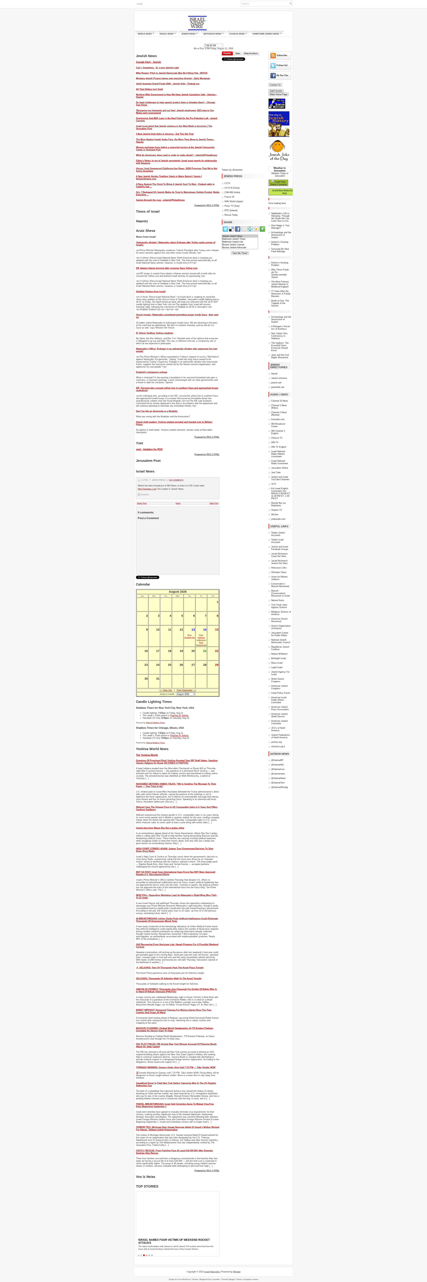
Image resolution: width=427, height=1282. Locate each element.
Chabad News (238, 33)
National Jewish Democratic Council (280, 641)
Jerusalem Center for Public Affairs (279, 634)
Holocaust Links (279, 567)
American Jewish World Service (279, 715)
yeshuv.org (276, 742)
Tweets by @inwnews (232, 170)
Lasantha (216, 1279)
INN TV (274, 442)
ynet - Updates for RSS (149, 449)
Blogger (237, 1271)
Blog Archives (251, 53)
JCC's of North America (278, 729)
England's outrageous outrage (151, 372)
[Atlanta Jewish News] (240, 236)
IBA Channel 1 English (278, 432)
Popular (227, 53)
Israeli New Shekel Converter (278, 183)
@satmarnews (278, 773)
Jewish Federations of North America (280, 736)
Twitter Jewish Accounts (278, 533)
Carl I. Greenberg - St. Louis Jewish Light (157, 67)
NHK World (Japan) (234, 201)
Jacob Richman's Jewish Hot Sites (279, 561)
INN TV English (278, 447)
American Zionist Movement (279, 620)
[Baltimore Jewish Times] (240, 239)
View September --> (186, 690)
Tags (237, 53)
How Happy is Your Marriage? (280, 226)
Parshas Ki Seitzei (179, 715)
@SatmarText (278, 782)
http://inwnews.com (147, 489)
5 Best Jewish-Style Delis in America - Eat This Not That (164, 134)
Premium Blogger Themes (231, 1279)
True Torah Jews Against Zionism (279, 606)
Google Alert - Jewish (148, 62)
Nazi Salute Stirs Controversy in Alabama (279, 336)
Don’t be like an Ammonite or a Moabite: (157, 411)
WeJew (274, 514)
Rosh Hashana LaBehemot (201, 637)
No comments (176, 480)
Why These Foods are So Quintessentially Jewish (280, 273)
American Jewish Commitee (279, 722)
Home (139, 4)
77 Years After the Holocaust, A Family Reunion (281, 293)
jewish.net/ (276, 382)
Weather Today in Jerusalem (279, 174)
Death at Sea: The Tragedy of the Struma (280, 303)
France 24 (229, 197)
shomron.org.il (278, 746)
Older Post (213, 503)
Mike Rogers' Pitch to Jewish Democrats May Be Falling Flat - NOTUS (171, 73)
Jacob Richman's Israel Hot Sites (279, 554)
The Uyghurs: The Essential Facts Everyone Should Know (280, 347)
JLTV (273, 484)
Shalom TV (276, 510)
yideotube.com (278, 519)
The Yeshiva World (147, 755)
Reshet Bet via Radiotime (278, 504)
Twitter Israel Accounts (277, 540)
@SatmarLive (277, 769)
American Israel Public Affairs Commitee (278, 700)
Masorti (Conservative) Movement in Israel (280, 593)
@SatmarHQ (277, 764)
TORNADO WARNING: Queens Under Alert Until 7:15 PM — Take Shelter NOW (175, 1067)
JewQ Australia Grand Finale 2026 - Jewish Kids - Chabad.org (167, 83)
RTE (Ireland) (231, 210)
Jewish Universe (279, 378)
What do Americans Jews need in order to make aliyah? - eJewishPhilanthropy (176, 155)
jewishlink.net (277, 387)
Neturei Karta (277, 600)
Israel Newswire (212, 1271)
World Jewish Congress (277, 680)
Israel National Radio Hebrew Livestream (278, 454)
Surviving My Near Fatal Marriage (280, 250)
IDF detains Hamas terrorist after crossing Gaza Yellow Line (166, 268)
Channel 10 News (279, 401)
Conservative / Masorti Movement (280, 585)
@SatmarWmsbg (279, 787)
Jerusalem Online (279, 468)
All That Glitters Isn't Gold (149, 89)
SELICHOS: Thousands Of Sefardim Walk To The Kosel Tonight (168, 978)
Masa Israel (277, 663)
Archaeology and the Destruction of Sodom (281, 235)
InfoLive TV (276, 438)
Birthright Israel (278, 658)
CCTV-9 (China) (232, 188)
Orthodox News (213, 33)
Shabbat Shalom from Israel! (151, 291)
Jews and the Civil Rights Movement (280, 356)
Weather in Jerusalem (280, 169)
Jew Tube (276, 472)
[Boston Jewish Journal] (240, 244)
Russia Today (231, 215)
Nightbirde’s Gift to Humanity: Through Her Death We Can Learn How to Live (280, 217)
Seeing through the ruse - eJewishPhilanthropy (160, 200)
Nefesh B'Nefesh (279, 654)
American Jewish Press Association (280, 708)
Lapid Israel (276, 667)
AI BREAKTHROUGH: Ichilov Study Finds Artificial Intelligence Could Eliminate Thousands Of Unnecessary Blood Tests (177, 919)
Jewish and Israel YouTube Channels (280, 478)
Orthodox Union (278, 572)
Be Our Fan (282, 75)
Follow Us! (282, 65)
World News (146, 33)
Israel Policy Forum (280, 693)
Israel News (168, 33)
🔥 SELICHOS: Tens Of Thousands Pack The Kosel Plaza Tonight (169, 967)
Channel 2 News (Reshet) (279, 413)
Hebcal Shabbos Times (155, 723)
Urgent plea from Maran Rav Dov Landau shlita (160, 828)
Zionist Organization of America (281, 627)
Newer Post (142, 503)
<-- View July (165, 690)
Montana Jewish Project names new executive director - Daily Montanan (173, 78)
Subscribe (282, 55)
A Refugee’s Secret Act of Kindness (280, 327)
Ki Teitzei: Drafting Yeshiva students (154, 333)
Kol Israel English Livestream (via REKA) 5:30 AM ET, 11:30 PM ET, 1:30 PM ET (281, 493)
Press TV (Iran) (232, 206)
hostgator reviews (251, 1279)
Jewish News (189, 33)
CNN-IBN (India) (232, 192)
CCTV (227, 183)
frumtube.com (278, 419)
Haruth (274, 373)
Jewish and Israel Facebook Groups (279, 547)
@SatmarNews (278, 778)
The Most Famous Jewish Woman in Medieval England (280, 284)
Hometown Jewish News (267, 33)
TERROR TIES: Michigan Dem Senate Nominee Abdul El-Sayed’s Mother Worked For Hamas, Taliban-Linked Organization (177, 1128)
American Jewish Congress (279, 687)
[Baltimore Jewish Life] (240, 242)
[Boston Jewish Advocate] (240, 247)
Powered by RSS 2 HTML (206, 205)
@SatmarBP (277, 760)
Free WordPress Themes (187, 1279)
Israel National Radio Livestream (279, 462)
